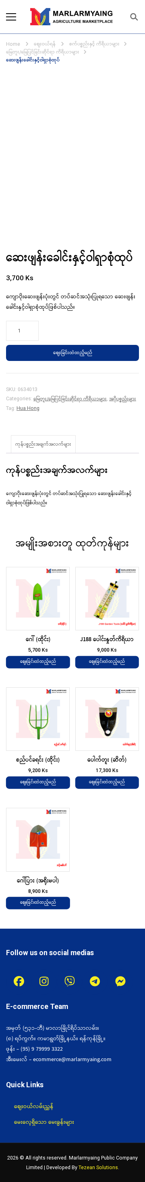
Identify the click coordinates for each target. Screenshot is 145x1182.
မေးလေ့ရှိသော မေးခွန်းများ (44, 1122)
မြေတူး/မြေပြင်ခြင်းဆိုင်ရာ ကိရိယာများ (70, 399)
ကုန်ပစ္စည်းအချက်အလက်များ (43, 444)
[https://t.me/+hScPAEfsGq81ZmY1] (95, 982)
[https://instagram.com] (44, 982)
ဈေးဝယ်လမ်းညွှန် (34, 1106)
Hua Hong (28, 408)
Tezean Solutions (98, 1167)
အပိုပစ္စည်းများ (122, 399)
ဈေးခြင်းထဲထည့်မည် (72, 353)
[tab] (43, 444)
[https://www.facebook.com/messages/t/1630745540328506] (120, 982)
